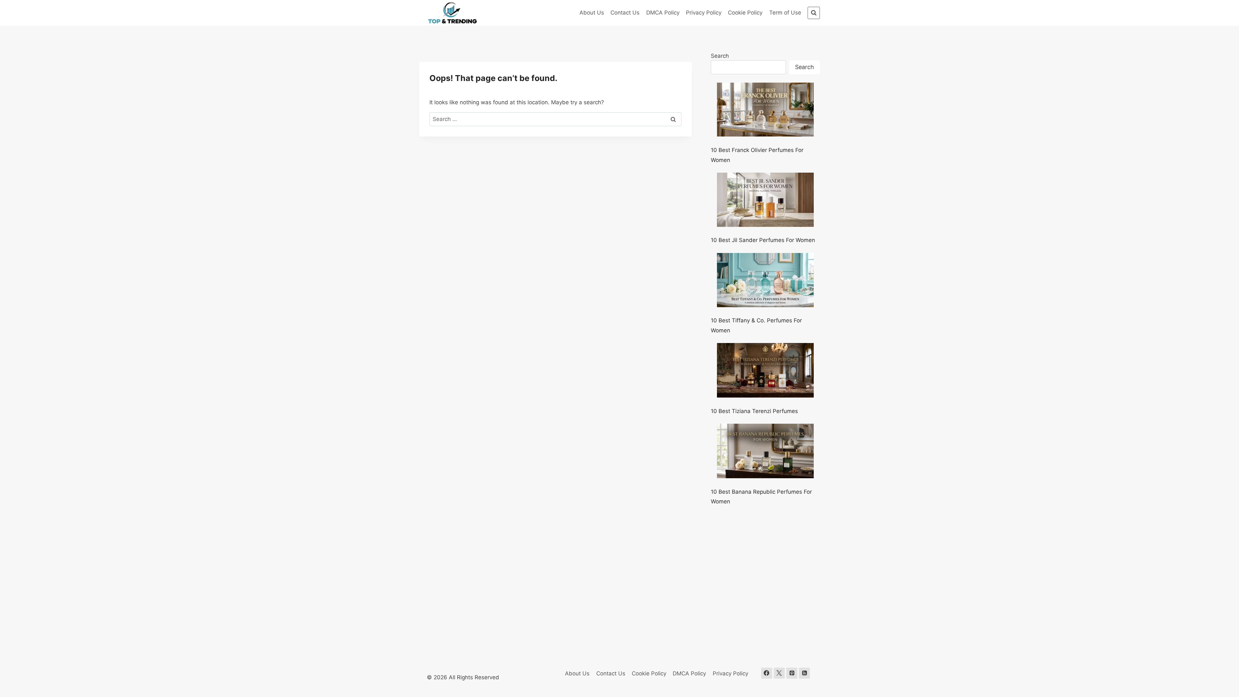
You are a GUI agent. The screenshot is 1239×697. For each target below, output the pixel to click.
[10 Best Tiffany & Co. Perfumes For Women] (765, 280)
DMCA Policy (663, 12)
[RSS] (804, 673)
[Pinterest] (791, 673)
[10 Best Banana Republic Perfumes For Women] (765, 451)
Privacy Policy (703, 12)
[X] (779, 673)
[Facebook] (766, 673)
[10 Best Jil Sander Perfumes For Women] (765, 200)
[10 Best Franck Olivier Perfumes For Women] (765, 110)
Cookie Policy (745, 12)
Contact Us (625, 12)
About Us (591, 12)
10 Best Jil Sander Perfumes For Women (763, 240)
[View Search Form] (814, 13)
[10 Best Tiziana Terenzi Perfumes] (765, 370)
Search (720, 56)
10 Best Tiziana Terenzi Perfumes (754, 411)
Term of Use (785, 12)
